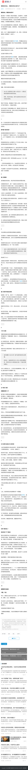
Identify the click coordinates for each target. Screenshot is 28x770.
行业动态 (19, 8)
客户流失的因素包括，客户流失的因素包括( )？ (14, 708)
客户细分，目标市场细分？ (8, 717)
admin (2, 8)
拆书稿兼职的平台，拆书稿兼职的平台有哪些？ (14, 754)
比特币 (23, 495)
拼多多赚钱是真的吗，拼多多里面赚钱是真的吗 (18, 738)
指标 (12, 57)
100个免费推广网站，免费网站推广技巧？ (12, 678)
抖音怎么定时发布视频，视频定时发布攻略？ (13, 727)
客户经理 (15, 41)
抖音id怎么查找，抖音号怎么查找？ (10, 744)
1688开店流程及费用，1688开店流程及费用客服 (13, 667)
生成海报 (4, 644)
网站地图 (24, 768)
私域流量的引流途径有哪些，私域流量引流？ (13, 698)
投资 (21, 281)
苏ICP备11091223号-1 (19, 768)
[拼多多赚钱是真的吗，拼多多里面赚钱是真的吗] (5, 739)
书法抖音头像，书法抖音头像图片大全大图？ (13, 688)
